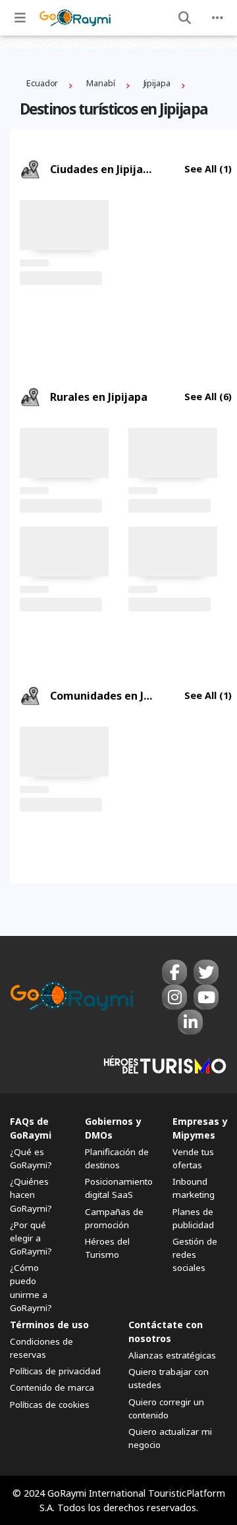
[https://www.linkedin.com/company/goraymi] (190, 1022)
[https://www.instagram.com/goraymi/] (174, 997)
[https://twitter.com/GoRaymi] (206, 972)
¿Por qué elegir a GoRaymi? (31, 1238)
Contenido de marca (52, 1387)
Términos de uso (49, 1324)
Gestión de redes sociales (194, 1254)
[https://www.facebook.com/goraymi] (174, 972)
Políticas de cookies (50, 1404)
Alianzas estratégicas (172, 1355)
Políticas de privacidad (55, 1371)
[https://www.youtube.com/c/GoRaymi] (206, 997)
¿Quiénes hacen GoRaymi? (31, 1195)
